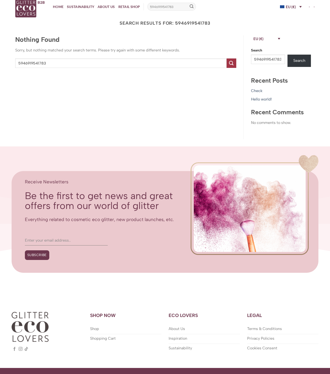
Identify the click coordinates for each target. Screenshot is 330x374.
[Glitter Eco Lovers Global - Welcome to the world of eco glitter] (30, 8)
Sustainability (80, 7)
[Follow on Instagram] (20, 349)
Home (58, 7)
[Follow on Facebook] (14, 349)
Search (256, 50)
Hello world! (261, 99)
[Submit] (191, 7)
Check (256, 90)
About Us (106, 7)
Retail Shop (129, 7)
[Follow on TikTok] (26, 349)
